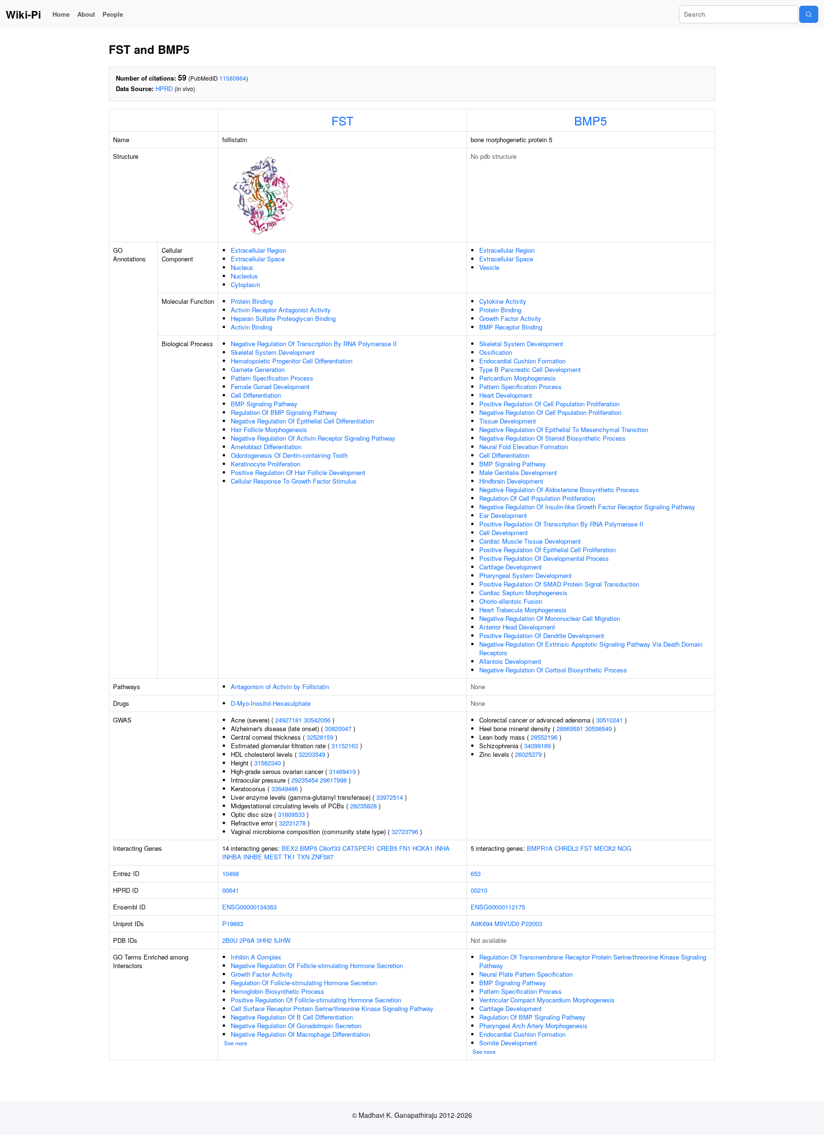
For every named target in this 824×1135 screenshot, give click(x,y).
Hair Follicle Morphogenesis (269, 429)
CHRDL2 (566, 848)
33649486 (284, 788)
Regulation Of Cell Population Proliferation (537, 498)
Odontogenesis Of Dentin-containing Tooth (289, 455)
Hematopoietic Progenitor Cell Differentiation (291, 360)
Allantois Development (510, 661)
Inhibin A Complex (256, 956)
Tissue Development (507, 420)
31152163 (344, 745)
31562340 (267, 762)
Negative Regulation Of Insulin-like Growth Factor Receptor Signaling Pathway (587, 506)
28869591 (569, 728)
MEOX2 (605, 848)
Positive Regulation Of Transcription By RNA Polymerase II (561, 523)
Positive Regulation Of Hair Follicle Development (298, 472)
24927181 (288, 719)
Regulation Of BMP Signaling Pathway (284, 412)
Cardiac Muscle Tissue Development (530, 541)
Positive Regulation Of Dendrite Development (541, 635)
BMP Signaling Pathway (264, 403)
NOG (624, 848)
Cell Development (503, 532)
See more (235, 1043)
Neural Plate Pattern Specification (526, 974)
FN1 (405, 848)
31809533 (291, 814)
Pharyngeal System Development (525, 575)
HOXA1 (422, 848)
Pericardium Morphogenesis (517, 377)
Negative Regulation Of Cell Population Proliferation (550, 412)
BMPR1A (540, 848)
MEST (273, 856)
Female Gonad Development (270, 386)
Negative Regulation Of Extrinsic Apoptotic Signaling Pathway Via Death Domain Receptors (590, 648)
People (113, 14)
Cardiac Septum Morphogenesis (523, 592)
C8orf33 (329, 848)
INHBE (252, 856)
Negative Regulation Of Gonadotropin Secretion (296, 1025)
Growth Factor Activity (510, 318)
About (86, 14)
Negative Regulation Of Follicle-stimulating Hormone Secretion (317, 965)
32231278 (292, 822)
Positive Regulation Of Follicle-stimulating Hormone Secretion (316, 999)
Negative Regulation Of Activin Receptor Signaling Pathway (313, 438)
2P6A (247, 940)
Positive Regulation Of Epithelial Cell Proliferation (547, 549)
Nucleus (242, 267)
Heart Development (505, 395)
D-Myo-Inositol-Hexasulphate (270, 703)
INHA (442, 848)
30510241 (609, 719)
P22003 (531, 923)
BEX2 (290, 848)
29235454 (304, 779)
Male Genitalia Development (518, 472)
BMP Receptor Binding (510, 326)
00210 (479, 890)
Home (61, 14)
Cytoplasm (245, 284)
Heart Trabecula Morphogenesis (522, 609)
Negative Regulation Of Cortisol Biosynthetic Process (553, 669)
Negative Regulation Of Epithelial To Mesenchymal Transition (563, 429)
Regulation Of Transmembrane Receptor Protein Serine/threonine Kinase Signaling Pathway (592, 961)
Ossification (495, 352)
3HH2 (264, 940)
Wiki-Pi (23, 14)
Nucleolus (244, 275)
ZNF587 (322, 856)
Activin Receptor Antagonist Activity (281, 309)
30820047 (338, 728)
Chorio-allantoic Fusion (510, 601)
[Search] (808, 14)
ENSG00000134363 (249, 906)
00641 (230, 890)
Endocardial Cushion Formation (522, 360)
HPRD (164, 88)
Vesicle (489, 267)
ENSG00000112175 (498, 906)
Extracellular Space (258, 258)
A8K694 (482, 923)
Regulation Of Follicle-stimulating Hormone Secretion (304, 982)
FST (342, 120)
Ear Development (503, 515)
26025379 (528, 754)
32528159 (320, 737)
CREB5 (387, 848)
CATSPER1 (358, 848)
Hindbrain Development (511, 480)
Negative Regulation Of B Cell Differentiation (292, 1017)
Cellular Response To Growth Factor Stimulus (294, 480)
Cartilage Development (510, 566)
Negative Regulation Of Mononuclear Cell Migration (549, 618)
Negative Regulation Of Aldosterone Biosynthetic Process (559, 489)
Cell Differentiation (256, 395)
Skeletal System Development (273, 352)
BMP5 (590, 120)
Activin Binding (251, 326)
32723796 (404, 831)
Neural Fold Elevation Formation (523, 446)
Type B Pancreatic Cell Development (530, 369)
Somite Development (508, 1042)
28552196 (544, 737)
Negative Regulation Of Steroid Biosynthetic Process (552, 438)
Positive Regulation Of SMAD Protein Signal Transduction (559, 583)
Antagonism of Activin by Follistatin (280, 686)
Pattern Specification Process (272, 377)
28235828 (363, 805)
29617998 (333, 779)
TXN (303, 856)
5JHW (282, 940)
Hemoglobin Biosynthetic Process (277, 991)
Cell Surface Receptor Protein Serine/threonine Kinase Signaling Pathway (332, 1008)
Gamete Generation (258, 369)
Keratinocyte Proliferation (265, 463)
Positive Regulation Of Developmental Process (544, 558)
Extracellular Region (258, 250)
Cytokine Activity (502, 301)
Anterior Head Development (517, 626)
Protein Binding (252, 301)
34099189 (537, 745)
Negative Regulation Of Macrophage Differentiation (300, 1034)
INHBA (231, 856)
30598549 (598, 728)
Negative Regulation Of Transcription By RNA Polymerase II (314, 343)
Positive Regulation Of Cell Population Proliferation (549, 403)
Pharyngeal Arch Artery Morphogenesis (533, 1025)
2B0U (229, 940)
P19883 (232, 923)
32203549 (312, 754)
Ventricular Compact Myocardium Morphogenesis (547, 999)
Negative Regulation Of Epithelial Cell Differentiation (302, 420)
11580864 (232, 78)
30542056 (317, 719)
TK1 (289, 856)
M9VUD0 (506, 923)
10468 (230, 873)
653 (476, 873)
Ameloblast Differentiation (266, 446)
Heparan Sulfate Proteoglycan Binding (283, 318)
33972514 (389, 797)
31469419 (342, 771)
